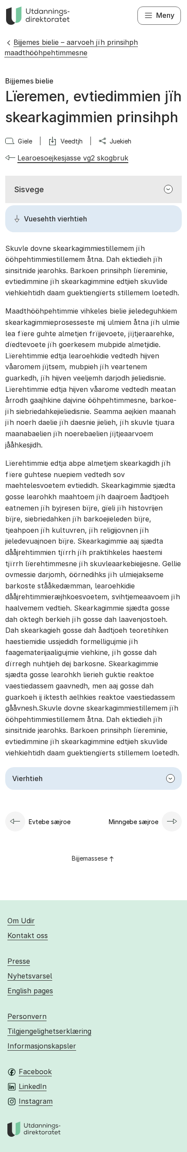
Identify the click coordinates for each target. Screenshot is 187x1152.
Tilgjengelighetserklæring (49, 1031)
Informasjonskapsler (41, 1046)
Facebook (35, 1071)
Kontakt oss (27, 935)
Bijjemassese (89, 858)
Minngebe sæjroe (133, 821)
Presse (18, 961)
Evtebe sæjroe (49, 821)
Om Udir (21, 920)
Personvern (27, 1016)
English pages (30, 990)
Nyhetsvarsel (29, 976)
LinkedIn (33, 1086)
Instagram (36, 1101)
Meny (165, 15)
